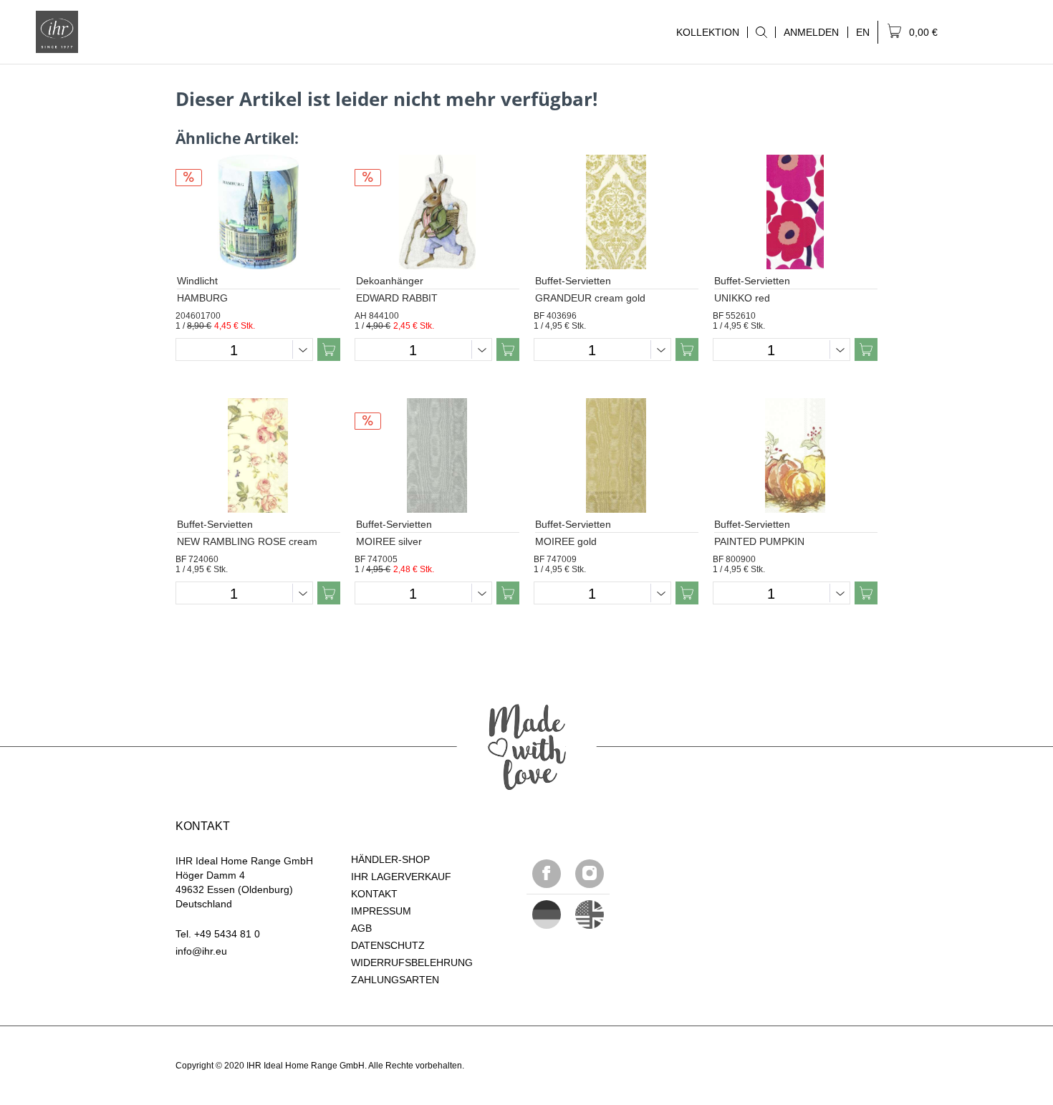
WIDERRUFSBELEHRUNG (412, 962)
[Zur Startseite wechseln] (57, 32)
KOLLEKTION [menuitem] (703, 32)
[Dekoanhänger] (437, 212)
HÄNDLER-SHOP (390, 859)
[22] (546, 914)
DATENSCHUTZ (388, 945)
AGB (361, 928)
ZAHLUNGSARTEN (395, 979)
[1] (589, 914)
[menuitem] (761, 32)
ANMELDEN (811, 32)
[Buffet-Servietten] (616, 212)
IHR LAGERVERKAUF (401, 876)
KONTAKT (374, 893)
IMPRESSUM (381, 911)
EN (863, 32)
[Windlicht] (258, 212)
